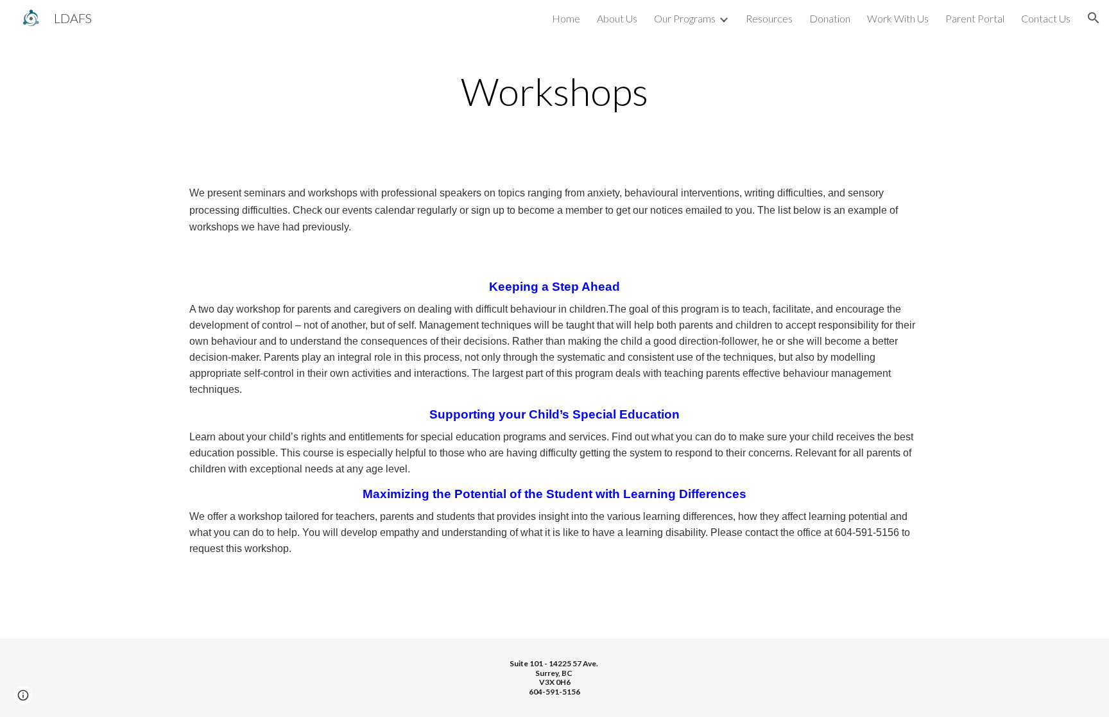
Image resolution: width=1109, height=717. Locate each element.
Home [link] (566, 18)
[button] (1093, 18)
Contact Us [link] (1045, 18)
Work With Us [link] (898, 18)
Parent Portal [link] (974, 18)
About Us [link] (617, 18)
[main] (554, 91)
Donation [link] (829, 18)
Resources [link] (769, 18)
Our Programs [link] (685, 18)
